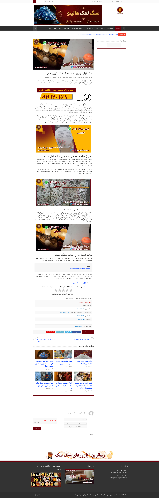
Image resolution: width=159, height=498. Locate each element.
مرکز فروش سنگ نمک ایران (91, 495)
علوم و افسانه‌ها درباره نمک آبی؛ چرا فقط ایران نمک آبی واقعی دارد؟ (44, 363)
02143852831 (80, 316)
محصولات (109, 29)
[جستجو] (34, 1)
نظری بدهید (56, 77)
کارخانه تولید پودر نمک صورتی (82, 339)
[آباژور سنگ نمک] (79, 455)
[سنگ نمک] (68, 15)
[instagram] (45, 2)
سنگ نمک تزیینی (100, 29)
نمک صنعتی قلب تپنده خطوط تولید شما (84, 362)
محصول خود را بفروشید (76, 29)
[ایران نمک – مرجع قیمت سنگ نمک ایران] (120, 10)
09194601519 (80, 309)
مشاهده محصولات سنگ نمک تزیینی (79, 268)
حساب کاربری (110, 1)
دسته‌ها (123, 45)
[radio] (71, 290)
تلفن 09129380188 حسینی (98, 1)
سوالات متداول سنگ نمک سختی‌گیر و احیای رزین (44, 384)
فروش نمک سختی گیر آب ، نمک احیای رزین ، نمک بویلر (102, 34)
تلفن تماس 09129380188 (83, 77)
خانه (123, 28)
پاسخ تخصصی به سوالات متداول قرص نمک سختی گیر (64, 385)
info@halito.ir (78, 326)
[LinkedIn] (47, 2)
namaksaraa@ (81, 319)
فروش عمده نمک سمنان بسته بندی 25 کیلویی (46, 340)
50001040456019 (64, 312)
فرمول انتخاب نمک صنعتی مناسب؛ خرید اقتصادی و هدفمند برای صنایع (83, 385)
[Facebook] (50, 2)
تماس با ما (51, 29)
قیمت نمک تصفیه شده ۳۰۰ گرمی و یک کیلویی (63, 362)
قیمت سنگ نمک (90, 29)
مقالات (117, 29)
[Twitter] (49, 2)
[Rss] (52, 2)
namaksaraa (79, 322)
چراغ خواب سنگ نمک (68, 77)
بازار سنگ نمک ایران (79, 282)
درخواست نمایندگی (62, 29)
